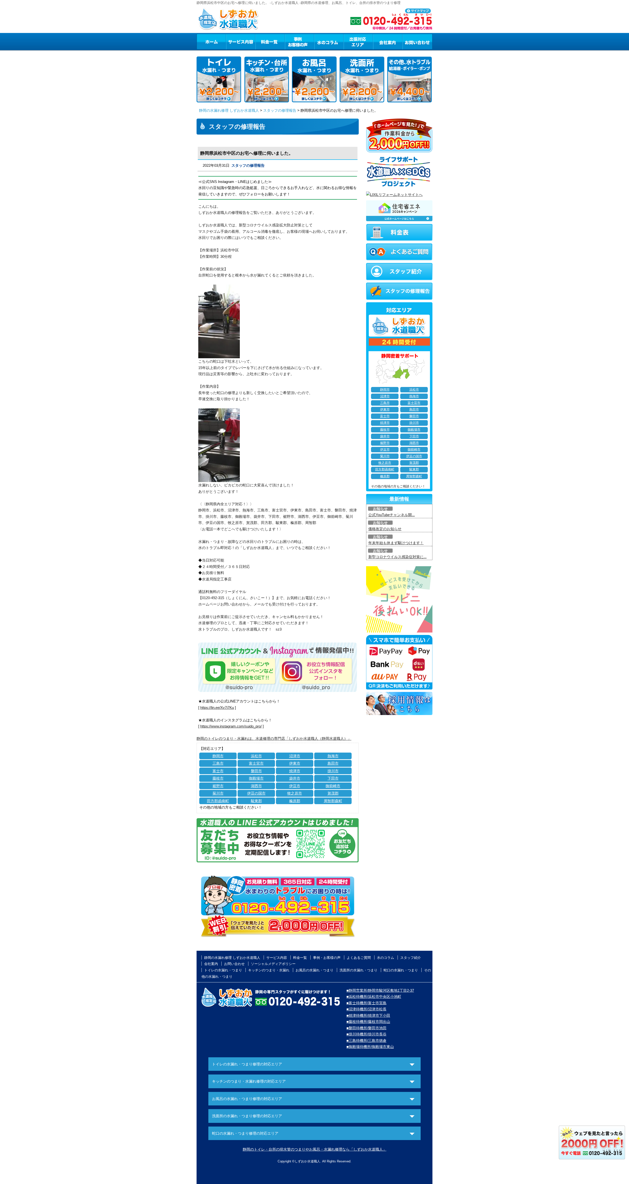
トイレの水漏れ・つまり (223, 970)
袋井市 (294, 778)
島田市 (333, 763)
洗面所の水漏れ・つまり (358, 970)
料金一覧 (270, 41)
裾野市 (218, 786)
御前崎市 (333, 786)
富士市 (218, 771)
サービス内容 (240, 41)
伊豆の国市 (256, 793)
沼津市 (294, 756)
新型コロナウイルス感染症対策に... (397, 557)
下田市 (333, 778)
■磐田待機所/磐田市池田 (366, 1028)
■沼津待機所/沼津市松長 (366, 1009)
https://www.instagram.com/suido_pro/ (231, 726)
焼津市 (294, 771)
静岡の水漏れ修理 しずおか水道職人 (229, 110)
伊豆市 (294, 786)
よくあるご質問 (359, 958)
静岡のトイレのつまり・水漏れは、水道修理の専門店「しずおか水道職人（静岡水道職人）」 (274, 738)
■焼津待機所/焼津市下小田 (368, 1015)
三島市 (218, 763)
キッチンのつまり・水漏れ (268, 970)
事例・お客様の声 (299, 41)
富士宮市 (256, 763)
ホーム (211, 41)
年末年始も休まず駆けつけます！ (396, 543)
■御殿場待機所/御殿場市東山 (370, 1047)
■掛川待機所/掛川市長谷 (366, 1034)
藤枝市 (218, 778)
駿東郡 (256, 801)
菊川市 (218, 793)
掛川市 (333, 771)
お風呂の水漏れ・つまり (314, 970)
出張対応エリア (358, 41)
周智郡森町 (333, 801)
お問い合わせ (417, 41)
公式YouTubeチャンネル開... (391, 515)
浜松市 (256, 756)
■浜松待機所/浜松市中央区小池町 (373, 996)
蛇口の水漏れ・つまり (401, 970)
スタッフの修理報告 (279, 110)
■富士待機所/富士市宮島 (366, 1003)
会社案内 (387, 41)
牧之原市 (294, 793)
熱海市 (333, 756)
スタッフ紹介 (410, 958)
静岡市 (218, 756)
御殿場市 (256, 778)
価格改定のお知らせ (384, 529)
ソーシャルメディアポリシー (273, 964)
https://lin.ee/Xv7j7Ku (217, 707)
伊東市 (294, 763)
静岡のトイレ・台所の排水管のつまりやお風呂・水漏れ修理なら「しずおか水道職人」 (314, 1149)
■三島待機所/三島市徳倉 (366, 1040)
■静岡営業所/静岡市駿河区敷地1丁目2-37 (380, 990)
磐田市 (256, 771)
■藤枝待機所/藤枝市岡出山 (368, 1021)
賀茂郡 (333, 793)
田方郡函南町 (218, 801)
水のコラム (329, 41)
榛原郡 (294, 801)
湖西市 (256, 786)
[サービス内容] (232, 41)
